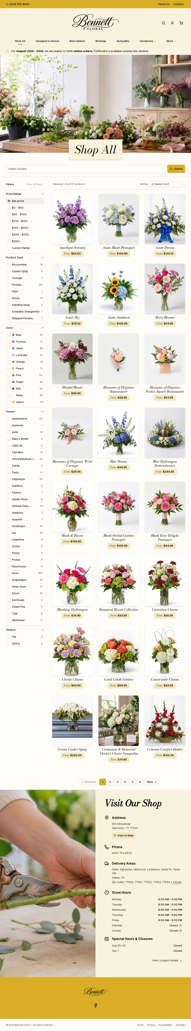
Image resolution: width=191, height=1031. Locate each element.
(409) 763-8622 (19, 4)
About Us (164, 4)
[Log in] (172, 23)
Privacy (151, 1025)
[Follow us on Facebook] (95, 1005)
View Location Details (165, 960)
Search (178, 169)
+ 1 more (176, 882)
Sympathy (123, 41)
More (170, 41)
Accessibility (165, 1025)
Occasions (146, 41)
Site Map (180, 1025)
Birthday (101, 41)
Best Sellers (77, 41)
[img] (180, 925)
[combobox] (167, 184)
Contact (178, 4)
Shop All (20, 41)
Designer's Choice (47, 41)
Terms (140, 1025)
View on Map (125, 835)
